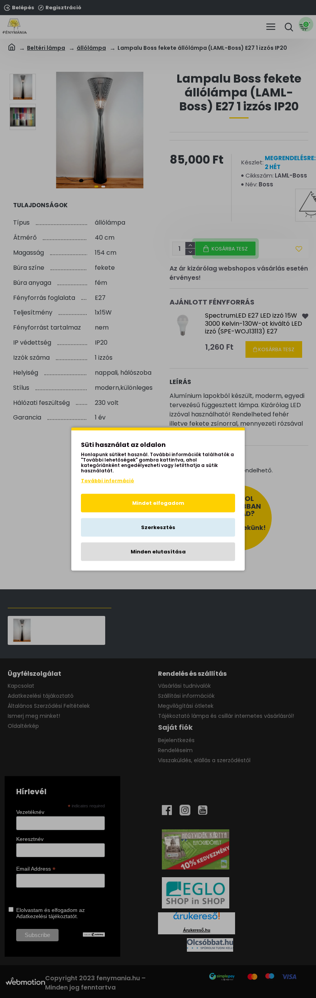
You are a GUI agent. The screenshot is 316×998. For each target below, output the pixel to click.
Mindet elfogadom (158, 503)
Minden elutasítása (158, 551)
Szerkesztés (158, 527)
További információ (107, 480)
